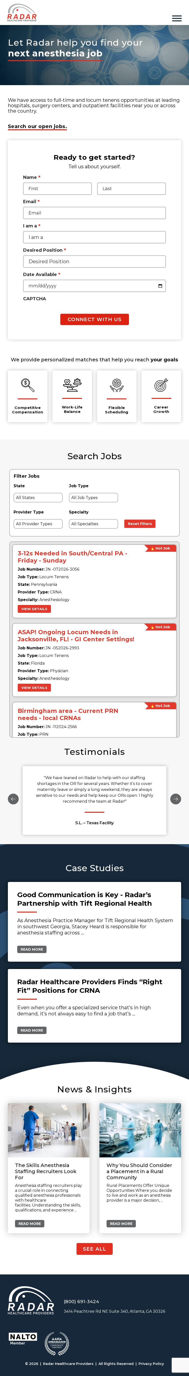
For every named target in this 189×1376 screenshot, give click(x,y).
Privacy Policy (151, 1364)
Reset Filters (140, 524)
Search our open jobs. (37, 126)
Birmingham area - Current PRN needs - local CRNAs (68, 714)
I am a (31, 226)
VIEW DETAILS (34, 609)
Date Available (41, 274)
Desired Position (44, 250)
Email (31, 201)
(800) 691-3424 (81, 1301)
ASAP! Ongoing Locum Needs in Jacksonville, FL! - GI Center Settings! (76, 636)
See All (94, 1249)
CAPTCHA (34, 298)
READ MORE (32, 949)
